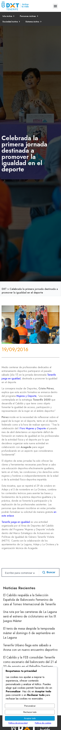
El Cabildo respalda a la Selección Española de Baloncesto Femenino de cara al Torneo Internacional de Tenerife (29, 600)
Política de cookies (43, 722)
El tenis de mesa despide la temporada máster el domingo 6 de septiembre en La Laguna (29, 633)
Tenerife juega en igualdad (16, 522)
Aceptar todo (30, 718)
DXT (4, 289)
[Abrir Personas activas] (38, 16)
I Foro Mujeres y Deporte (32, 428)
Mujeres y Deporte (26, 396)
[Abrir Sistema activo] (41, 21)
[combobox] (20, 572)
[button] (55, 6)
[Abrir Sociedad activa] (19, 21)
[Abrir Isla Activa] (14, 16)
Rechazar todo (29, 712)
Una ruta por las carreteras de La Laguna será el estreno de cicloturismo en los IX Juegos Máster (30, 616)
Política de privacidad (18, 722)
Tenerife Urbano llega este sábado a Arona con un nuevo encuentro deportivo (30, 647)
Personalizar (30, 706)
